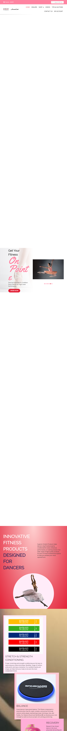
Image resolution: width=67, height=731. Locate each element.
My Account (58, 11)
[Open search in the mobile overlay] (57, 2)
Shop (40, 7)
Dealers (34, 7)
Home (28, 7)
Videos (47, 7)
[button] (44, 283)
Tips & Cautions (57, 7)
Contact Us (48, 11)
